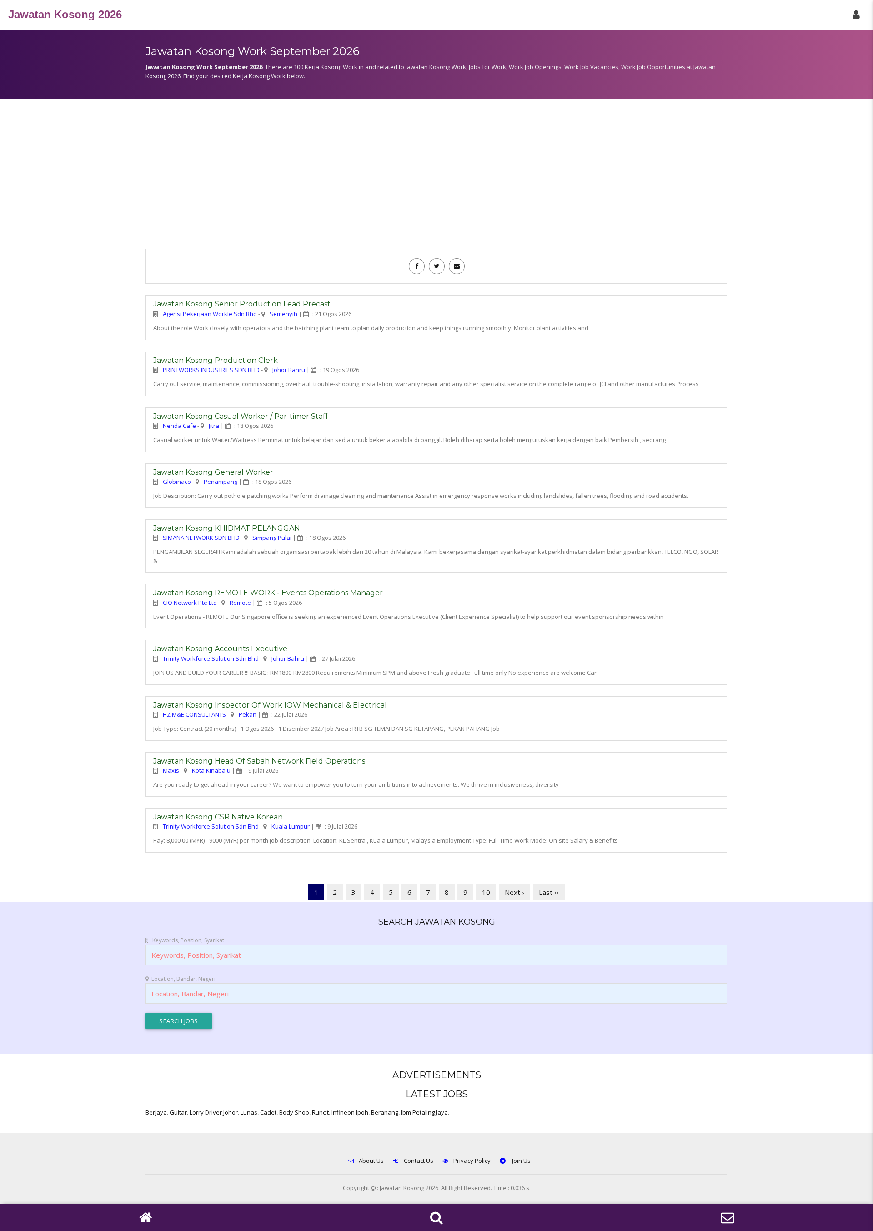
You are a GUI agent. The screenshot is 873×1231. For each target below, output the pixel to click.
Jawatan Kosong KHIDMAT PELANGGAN (226, 528)
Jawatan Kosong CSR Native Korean (218, 817)
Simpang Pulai (271, 537)
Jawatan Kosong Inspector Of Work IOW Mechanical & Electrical (270, 705)
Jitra (214, 426)
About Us (371, 1160)
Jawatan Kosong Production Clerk (215, 360)
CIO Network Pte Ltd (190, 602)
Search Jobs (178, 1021)
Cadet (268, 1112)
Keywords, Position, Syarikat (188, 940)
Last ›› (549, 892)
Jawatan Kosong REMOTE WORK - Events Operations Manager (268, 592)
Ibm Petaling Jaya (424, 1112)
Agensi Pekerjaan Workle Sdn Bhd (210, 314)
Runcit (320, 1112)
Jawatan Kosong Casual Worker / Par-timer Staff (240, 416)
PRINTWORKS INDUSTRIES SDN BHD (211, 370)
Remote (240, 602)
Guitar (178, 1112)
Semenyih (283, 314)
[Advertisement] (436, 178)
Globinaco (177, 481)
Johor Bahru (288, 370)
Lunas (249, 1112)
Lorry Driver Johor (214, 1112)
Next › (514, 892)
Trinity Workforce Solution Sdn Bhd (211, 658)
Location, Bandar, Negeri (183, 979)
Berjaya (156, 1112)
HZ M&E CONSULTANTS (194, 714)
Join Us (521, 1160)
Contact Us (418, 1160)
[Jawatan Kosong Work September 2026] (416, 266)
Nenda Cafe (179, 426)
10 (486, 892)
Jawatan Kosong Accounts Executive (220, 648)
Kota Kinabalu (211, 770)
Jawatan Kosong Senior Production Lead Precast (242, 304)
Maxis (171, 770)
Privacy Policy (472, 1160)
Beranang (384, 1112)
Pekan (247, 714)
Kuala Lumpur (290, 826)
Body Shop (294, 1112)
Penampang (220, 481)
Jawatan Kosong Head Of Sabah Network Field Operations (259, 761)
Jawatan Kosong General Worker (213, 472)
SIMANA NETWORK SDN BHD (201, 537)
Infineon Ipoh (349, 1112)
